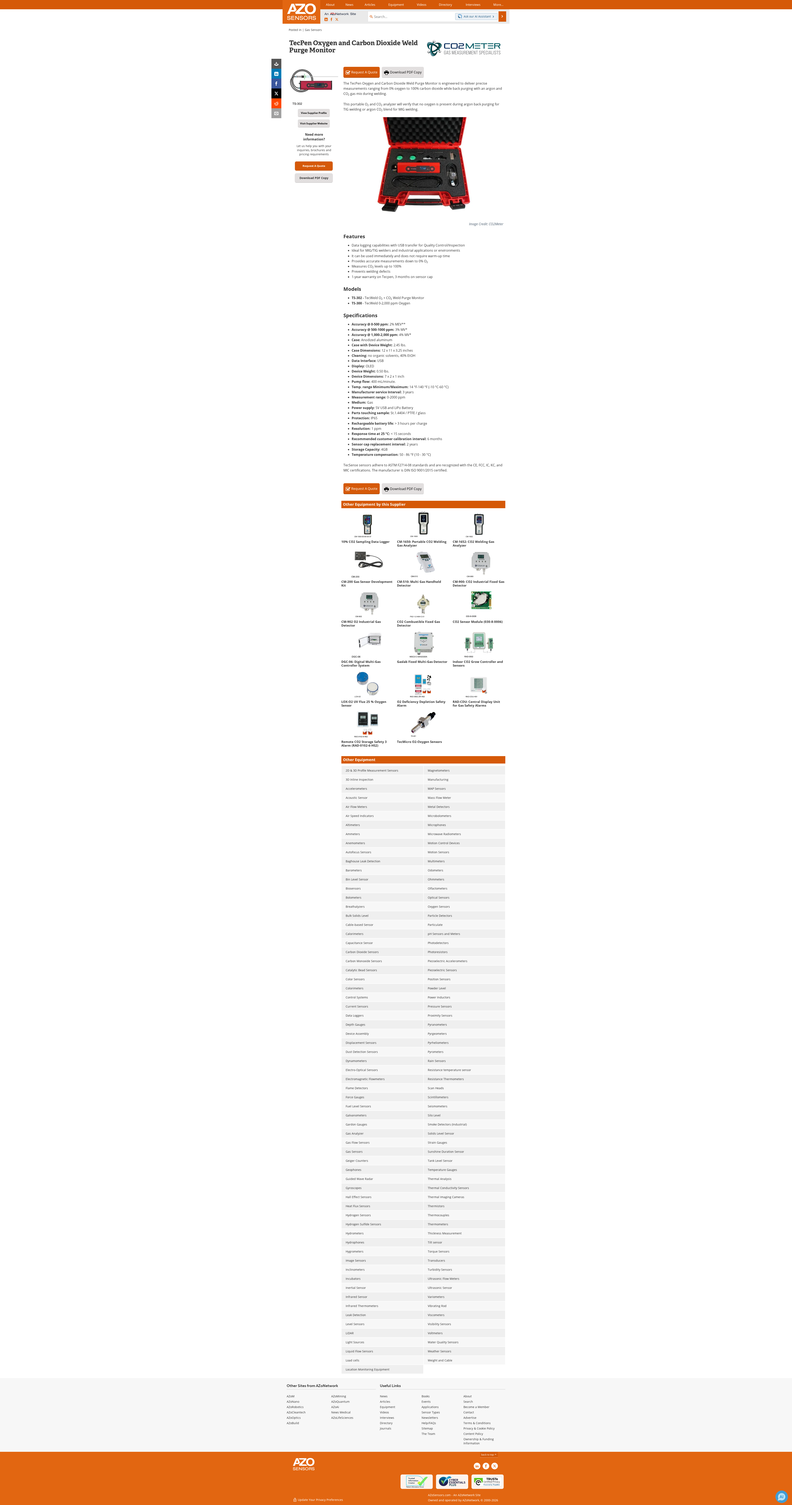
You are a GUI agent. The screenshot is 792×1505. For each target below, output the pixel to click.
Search (468, 1402)
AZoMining (338, 1396)
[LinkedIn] (276, 74)
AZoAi (335, 1407)
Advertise (469, 1418)
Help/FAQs (429, 1423)
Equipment (387, 1407)
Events (426, 1402)
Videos (384, 1412)
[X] (276, 93)
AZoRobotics (295, 1407)
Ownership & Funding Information (478, 1441)
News (384, 1396)
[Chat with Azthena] (782, 1497)
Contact (468, 1412)
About (467, 1396)
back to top (487, 1454)
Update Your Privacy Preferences (320, 1500)
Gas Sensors (313, 30)
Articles (385, 1402)
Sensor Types (431, 1412)
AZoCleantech (296, 1412)
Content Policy (473, 1434)
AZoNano (293, 1402)
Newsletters (430, 1418)
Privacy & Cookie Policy (479, 1428)
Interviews (387, 1418)
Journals (385, 1428)
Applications (430, 1407)
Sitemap (427, 1428)
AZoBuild (293, 1423)
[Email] (276, 113)
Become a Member (476, 1407)
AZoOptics (294, 1418)
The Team (428, 1434)
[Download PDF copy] (276, 64)
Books (426, 1396)
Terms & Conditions (477, 1423)
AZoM (291, 1396)
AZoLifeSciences (342, 1418)
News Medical (341, 1412)
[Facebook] (276, 83)
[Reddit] (276, 103)
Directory (386, 1423)
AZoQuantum (340, 1402)
